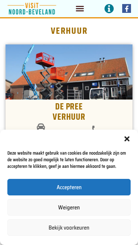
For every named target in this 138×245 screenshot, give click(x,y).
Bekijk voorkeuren (69, 227)
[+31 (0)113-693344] (95, 129)
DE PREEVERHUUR (69, 112)
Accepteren (69, 187)
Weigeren (69, 207)
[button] (127, 139)
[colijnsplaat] (40, 126)
